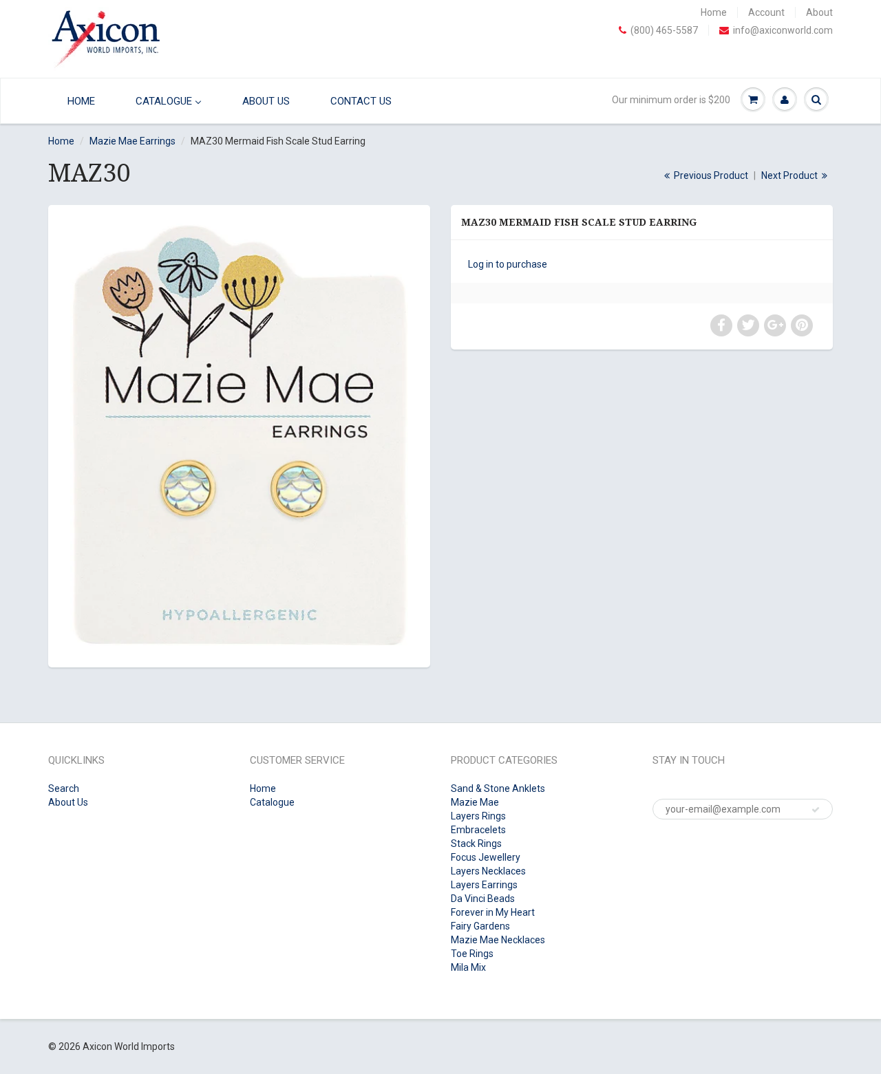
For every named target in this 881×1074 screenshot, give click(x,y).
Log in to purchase (507, 264)
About (819, 12)
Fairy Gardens (480, 926)
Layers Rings (478, 815)
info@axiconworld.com (783, 30)
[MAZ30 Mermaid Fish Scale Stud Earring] (239, 434)
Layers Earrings (484, 884)
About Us (68, 802)
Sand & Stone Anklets (498, 788)
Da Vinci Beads (483, 898)
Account (766, 12)
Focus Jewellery (485, 857)
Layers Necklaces (488, 871)
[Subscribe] (815, 810)
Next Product (790, 175)
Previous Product (710, 175)
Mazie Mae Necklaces (498, 939)
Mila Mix (468, 967)
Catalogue (272, 802)
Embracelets (478, 829)
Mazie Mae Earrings (132, 141)
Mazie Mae (475, 802)
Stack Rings (476, 843)
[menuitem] (78, 100)
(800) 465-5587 (664, 30)
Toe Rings (472, 953)
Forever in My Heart (493, 912)
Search (63, 788)
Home (714, 12)
